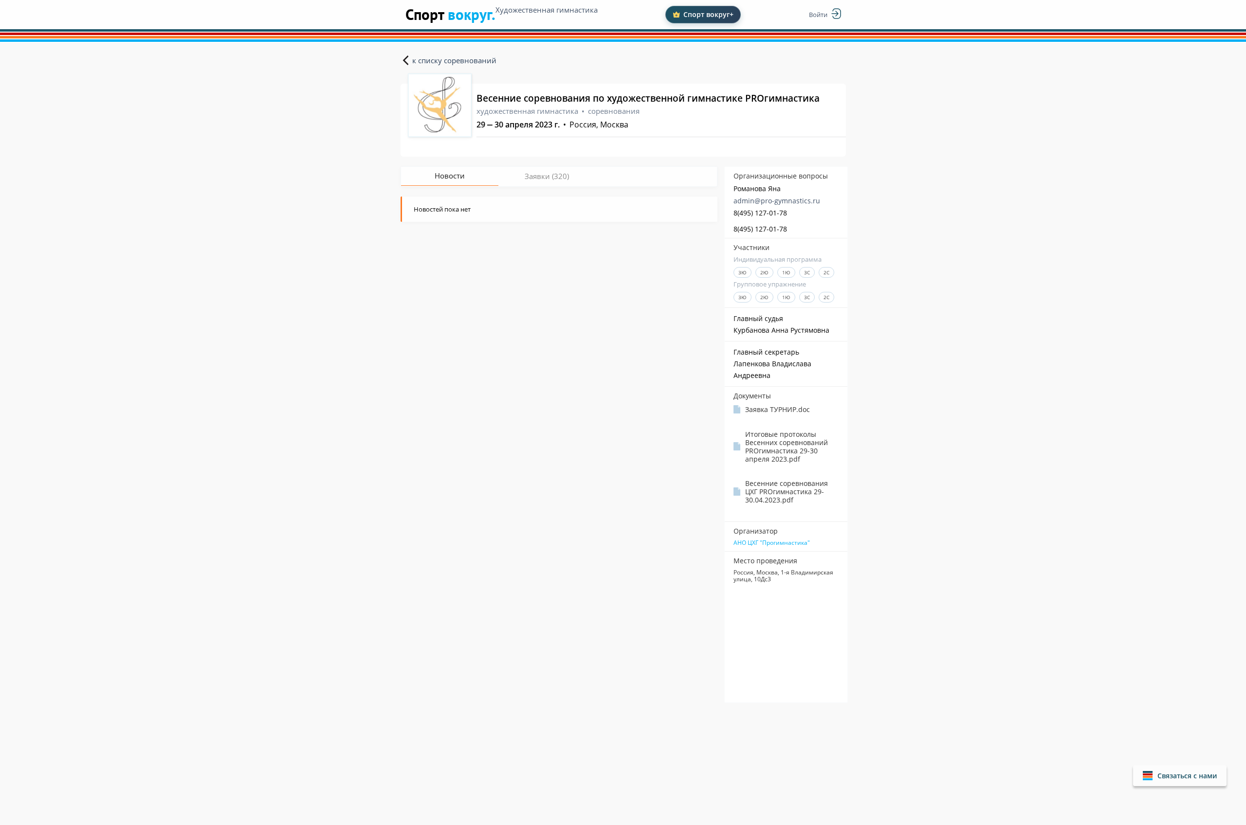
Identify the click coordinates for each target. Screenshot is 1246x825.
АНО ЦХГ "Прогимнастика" (771, 542)
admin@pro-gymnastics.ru (776, 201)
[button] (1180, 775)
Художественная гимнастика (546, 10)
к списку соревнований (454, 60)
